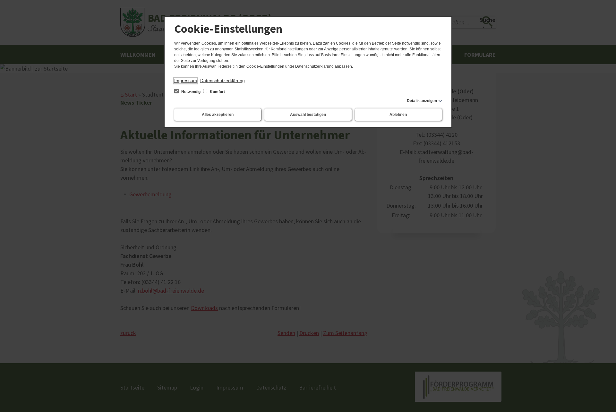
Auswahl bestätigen (308, 114)
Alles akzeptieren (218, 114)
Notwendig (190, 92)
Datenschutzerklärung (222, 80)
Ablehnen (398, 114)
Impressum (185, 80)
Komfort (217, 92)
